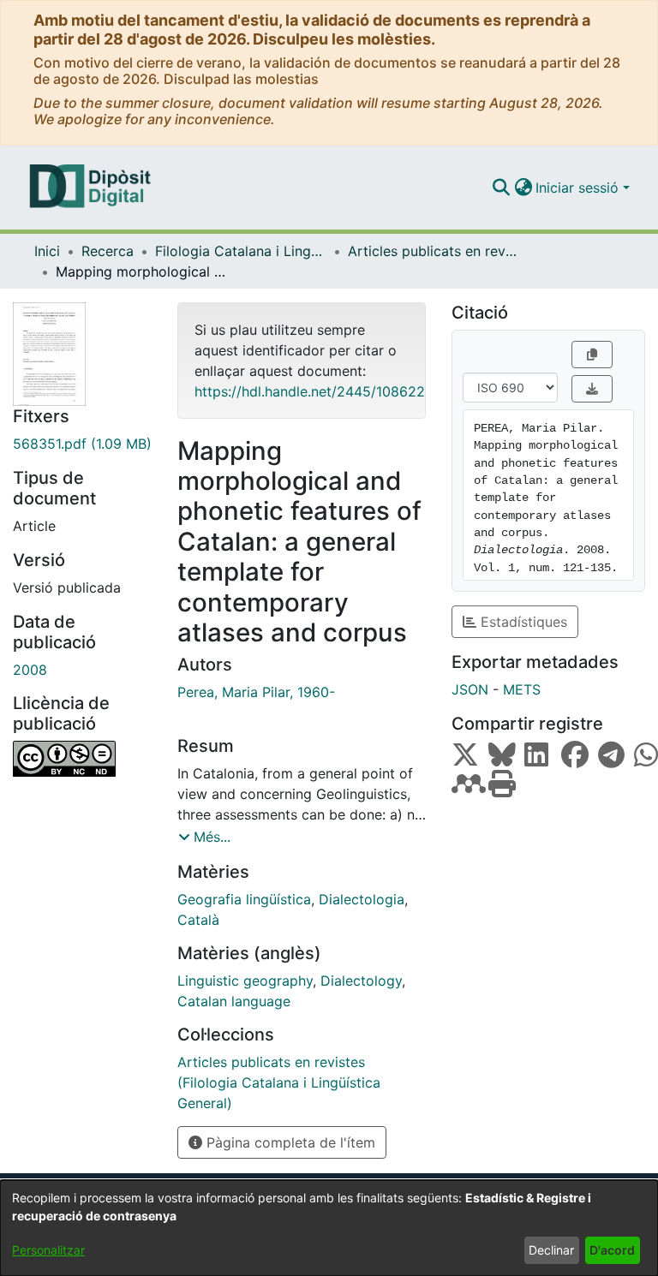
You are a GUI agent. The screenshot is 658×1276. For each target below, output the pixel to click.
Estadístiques (521, 621)
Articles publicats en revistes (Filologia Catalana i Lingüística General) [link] (433, 250)
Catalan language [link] (233, 1001)
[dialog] (329, 1228)
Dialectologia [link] (361, 899)
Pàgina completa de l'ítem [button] (288, 1142)
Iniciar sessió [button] (579, 187)
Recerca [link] (107, 250)
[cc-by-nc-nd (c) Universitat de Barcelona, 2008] (82, 759)
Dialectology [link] (361, 980)
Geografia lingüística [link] (244, 899)
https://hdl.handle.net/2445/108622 (309, 391)
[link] (82, 443)
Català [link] (198, 919)
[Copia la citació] (592, 354)
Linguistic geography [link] (245, 980)
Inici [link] (47, 250)
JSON (470, 689)
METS (522, 689)
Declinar (551, 1250)
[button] (500, 187)
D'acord (612, 1250)
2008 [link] (30, 669)
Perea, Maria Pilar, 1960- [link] (256, 692)
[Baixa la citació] (592, 388)
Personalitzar (48, 1250)
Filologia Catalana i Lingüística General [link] (240, 250)
